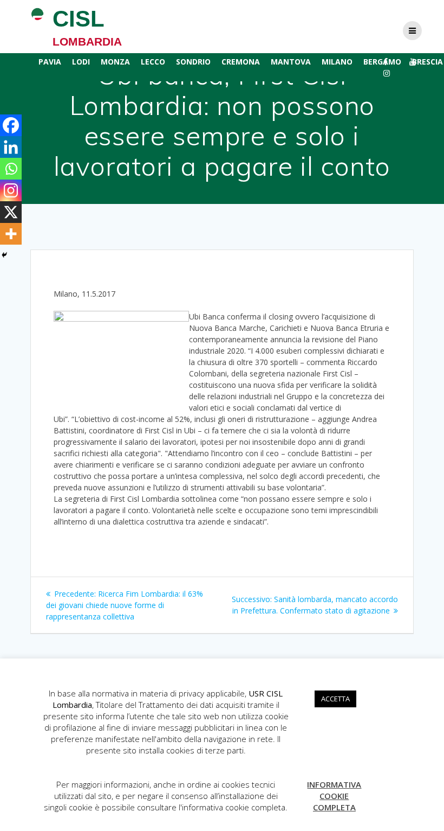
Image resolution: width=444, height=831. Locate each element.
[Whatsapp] (11, 169)
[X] (11, 212)
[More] (11, 234)
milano (337, 61)
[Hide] (4, 255)
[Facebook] (11, 125)
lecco (153, 61)
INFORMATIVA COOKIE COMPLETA (334, 796)
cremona (240, 61)
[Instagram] (11, 190)
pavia (49, 61)
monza (115, 61)
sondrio (193, 61)
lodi (81, 61)
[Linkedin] (11, 147)
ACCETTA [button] (335, 699)
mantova (291, 61)
